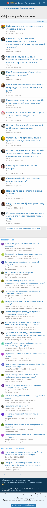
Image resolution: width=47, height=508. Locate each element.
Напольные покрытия (13, 319)
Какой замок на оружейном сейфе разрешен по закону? (23, 73)
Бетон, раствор (10, 269)
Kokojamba (10, 105)
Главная (39, 482)
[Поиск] (44, 3)
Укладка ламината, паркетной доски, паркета (22, 287)
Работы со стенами (12, 421)
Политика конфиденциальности (14, 482)
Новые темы (7, 239)
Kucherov (9, 130)
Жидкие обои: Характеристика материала (23, 254)
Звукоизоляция (11, 459)
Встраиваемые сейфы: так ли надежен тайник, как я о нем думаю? (25, 114)
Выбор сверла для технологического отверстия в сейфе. (24, 27)
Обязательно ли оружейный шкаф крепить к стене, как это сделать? (23, 139)
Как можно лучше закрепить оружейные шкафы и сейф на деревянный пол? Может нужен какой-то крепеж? (25, 42)
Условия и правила (22, 480)
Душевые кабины (11, 431)
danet (8, 49)
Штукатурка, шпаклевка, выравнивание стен (21, 258)
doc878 (8, 183)
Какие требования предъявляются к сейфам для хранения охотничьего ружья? (24, 87)
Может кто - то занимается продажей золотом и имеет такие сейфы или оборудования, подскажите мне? (25, 153)
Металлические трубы (13, 350)
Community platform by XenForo (21, 489)
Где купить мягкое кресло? (16, 406)
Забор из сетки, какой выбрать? (19, 272)
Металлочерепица (12, 470)
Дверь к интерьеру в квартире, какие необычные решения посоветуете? (21, 375)
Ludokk (8, 93)
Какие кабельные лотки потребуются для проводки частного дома (23, 386)
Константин (10, 31)
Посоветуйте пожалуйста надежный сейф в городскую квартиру (24, 126)
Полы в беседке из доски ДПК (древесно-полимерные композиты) (23, 312)
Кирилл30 (9, 143)
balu (7, 77)
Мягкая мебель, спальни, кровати (17, 410)
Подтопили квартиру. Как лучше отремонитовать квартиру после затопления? (25, 281)
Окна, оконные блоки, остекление (18, 361)
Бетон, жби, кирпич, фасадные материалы (21, 298)
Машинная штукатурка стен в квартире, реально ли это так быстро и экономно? (22, 323)
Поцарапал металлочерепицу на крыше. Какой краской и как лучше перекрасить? (23, 463)
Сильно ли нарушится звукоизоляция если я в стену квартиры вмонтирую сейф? (25, 216)
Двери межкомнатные (13, 381)
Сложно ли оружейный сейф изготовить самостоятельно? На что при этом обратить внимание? (24, 59)
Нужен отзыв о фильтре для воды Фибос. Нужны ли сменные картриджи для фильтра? (25, 333)
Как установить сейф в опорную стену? (25, 203)
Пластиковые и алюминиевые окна (18, 251)
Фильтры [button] (40, 21)
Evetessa (9, 118)
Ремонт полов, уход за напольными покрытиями (23, 308)
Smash (8, 171)
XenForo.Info (16, 491)
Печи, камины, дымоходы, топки (17, 402)
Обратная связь (7, 480)
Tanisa (8, 221)
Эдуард (8, 65)
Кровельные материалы (14, 371)
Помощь (31, 482)
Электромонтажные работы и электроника (21, 442)
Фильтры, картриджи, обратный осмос (19, 340)
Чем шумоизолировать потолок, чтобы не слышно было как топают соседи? (23, 453)
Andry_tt (9, 206)
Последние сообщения (12, 448)
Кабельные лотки (11, 392)
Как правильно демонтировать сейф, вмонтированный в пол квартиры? (25, 101)
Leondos (9, 196)
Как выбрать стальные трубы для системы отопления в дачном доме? (23, 344)
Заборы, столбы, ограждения (16, 277)
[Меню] (3, 3)
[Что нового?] (39, 3)
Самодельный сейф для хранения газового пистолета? (23, 179)
